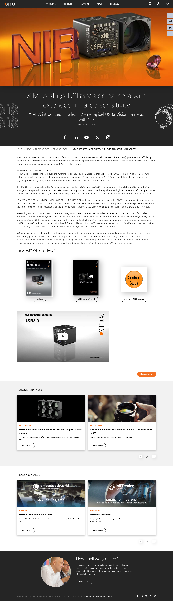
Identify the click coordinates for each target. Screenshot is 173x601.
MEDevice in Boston (100, 514)
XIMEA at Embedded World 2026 (35, 514)
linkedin (76, 137)
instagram (108, 137)
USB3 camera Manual (86, 299)
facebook (65, 137)
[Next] (154, 456)
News (28, 149)
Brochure (39, 299)
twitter (97, 137)
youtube (86, 137)
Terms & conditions (98, 596)
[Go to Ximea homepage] (10, 4)
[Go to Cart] (167, 4)
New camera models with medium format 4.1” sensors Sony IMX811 (121, 431)
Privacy (109, 596)
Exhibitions (23, 510)
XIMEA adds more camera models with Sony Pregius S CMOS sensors (50, 431)
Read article (26, 445)
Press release (42, 149)
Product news (60, 149)
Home (19, 149)
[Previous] (140, 456)
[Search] (150, 4)
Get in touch (84, 581)
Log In (159, 4)
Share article (145, 374)
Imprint (88, 596)
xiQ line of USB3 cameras (134, 299)
